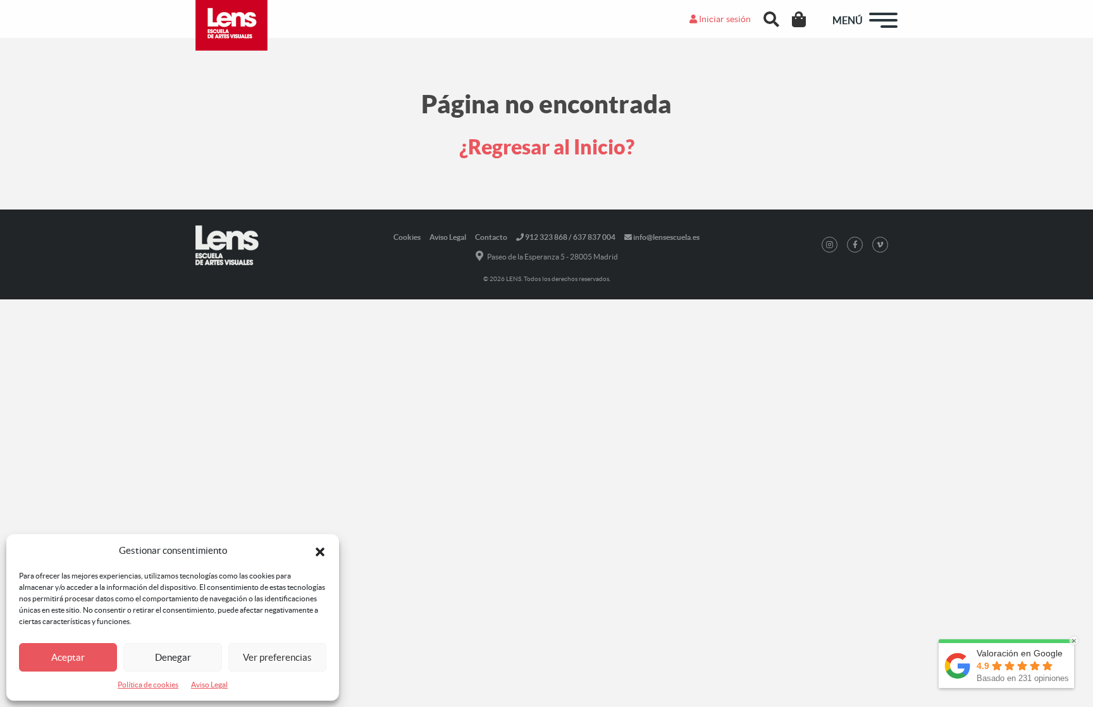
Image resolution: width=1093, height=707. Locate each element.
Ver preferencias (277, 657)
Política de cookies (148, 684)
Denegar (173, 657)
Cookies (407, 237)
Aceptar (68, 657)
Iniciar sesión (724, 19)
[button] (320, 550)
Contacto (491, 237)
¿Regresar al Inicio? (546, 146)
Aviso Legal (209, 684)
